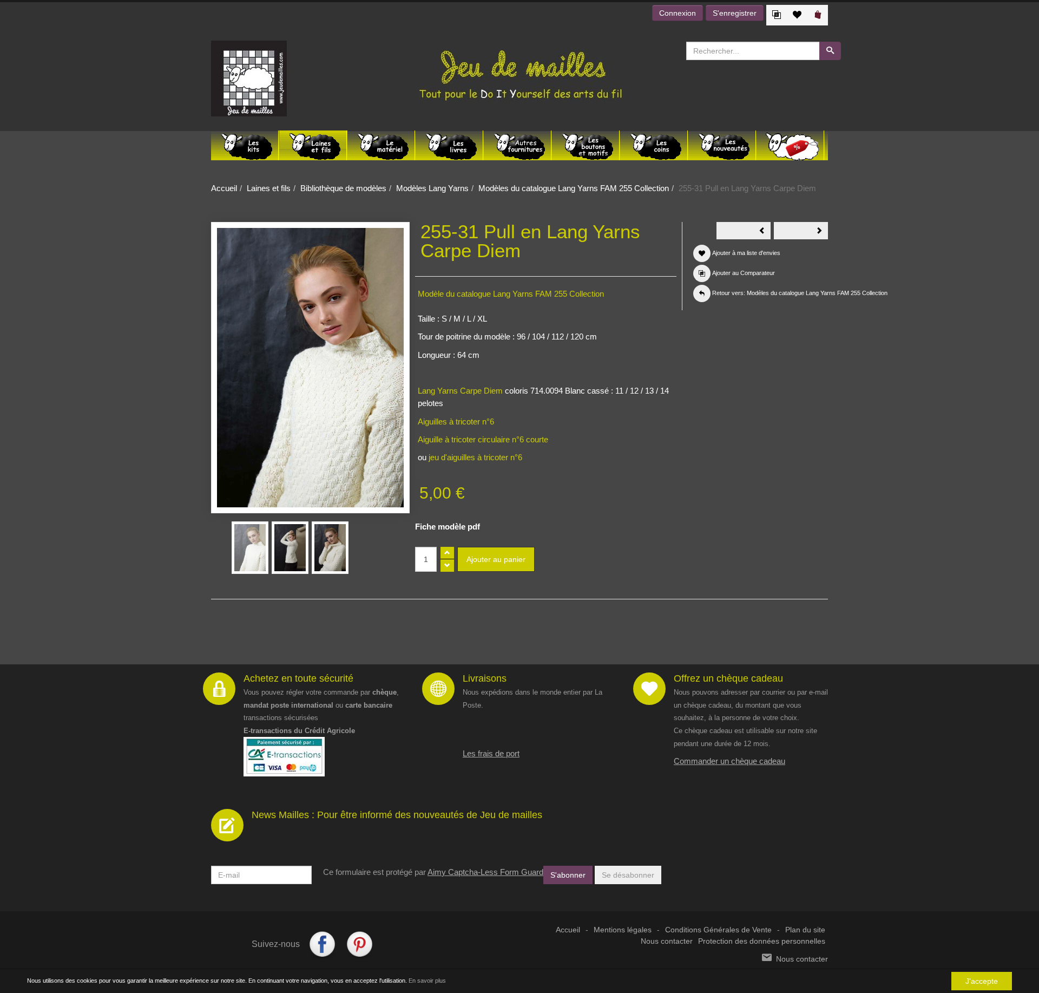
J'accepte (981, 981)
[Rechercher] (830, 51)
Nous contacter (667, 941)
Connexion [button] (677, 13)
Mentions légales (623, 930)
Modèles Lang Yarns (432, 188)
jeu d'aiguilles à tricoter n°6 (474, 457)
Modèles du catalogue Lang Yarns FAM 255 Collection (573, 188)
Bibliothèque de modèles (343, 188)
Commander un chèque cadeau (729, 761)
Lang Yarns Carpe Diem (460, 390)
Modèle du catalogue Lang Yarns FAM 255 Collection (511, 293)
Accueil (224, 188)
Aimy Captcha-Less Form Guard (485, 872)
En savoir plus (427, 980)
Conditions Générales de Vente (718, 930)
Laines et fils (269, 188)
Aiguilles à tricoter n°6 (456, 421)
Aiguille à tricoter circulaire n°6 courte (483, 439)
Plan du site (805, 930)
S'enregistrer (735, 13)
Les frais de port (491, 753)
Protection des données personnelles (761, 941)
